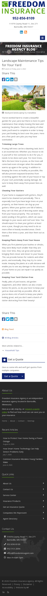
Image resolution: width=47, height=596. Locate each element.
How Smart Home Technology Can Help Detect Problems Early (21, 451)
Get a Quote (11, 376)
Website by (22, 587)
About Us (7, 483)
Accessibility (7, 587)
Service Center (9, 495)
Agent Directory (10, 518)
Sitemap (30, 421)
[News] (25, 32)
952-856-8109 (13, 544)
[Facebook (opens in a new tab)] (3, 79)
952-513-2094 (13, 548)
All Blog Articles (11, 337)
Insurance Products (11, 501)
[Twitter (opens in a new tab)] (7, 79)
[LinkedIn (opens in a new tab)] (21, 32)
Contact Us (8, 489)
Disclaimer (27, 584)
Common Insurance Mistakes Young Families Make (23, 462)
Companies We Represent (15, 512)
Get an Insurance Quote (14, 507)
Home (4, 421)
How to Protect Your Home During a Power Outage (23, 441)
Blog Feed (9, 329)
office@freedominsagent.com (20, 553)
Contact (21, 421)
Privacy (17, 584)
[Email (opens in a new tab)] (15, 79)
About (12, 421)
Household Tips (12, 350)
